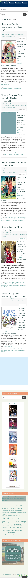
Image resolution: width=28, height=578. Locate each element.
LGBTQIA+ (17, 522)
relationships (20, 527)
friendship (21, 87)
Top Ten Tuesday (5, 534)
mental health (17, 350)
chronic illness (16, 87)
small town (4, 532)
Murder (4, 525)
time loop (7, 155)
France (13, 283)
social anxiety (14, 220)
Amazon (19, 60)
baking (5, 217)
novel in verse (4, 527)
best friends (4, 508)
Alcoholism (11, 87)
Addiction (6, 87)
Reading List (14, 527)
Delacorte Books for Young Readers (17, 348)
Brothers (16, 510)
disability (19, 217)
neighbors (22, 350)
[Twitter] (5, 3)
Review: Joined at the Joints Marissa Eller (13, 164)
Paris (11, 285)
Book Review (11, 510)
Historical (22, 234)
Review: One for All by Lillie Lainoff (11, 228)
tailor (20, 88)
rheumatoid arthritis (22, 218)
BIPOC (8, 508)
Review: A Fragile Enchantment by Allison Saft (12, 26)
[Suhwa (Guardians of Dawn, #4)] (13, 442)
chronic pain (12, 154)
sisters (10, 220)
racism (9, 527)
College (7, 512)
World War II (14, 534)
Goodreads (19, 63)
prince (13, 88)
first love (12, 350)
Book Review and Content (14, 34)
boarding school (5, 510)
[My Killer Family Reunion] (13, 481)
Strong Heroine (23, 285)
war (10, 534)
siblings (7, 220)
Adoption (3, 506)
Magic (6, 88)
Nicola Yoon (3, 351)
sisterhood (17, 285)
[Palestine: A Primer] (13, 468)
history (7, 522)
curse (18, 512)
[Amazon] (24, 3)
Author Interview (12, 506)
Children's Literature (8, 282)
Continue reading (5, 84)
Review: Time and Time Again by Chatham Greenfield (12, 98)
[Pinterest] (11, 3)
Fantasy (21, 34)
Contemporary (23, 105)
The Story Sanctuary (7, 574)
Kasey (4, 32)
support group (20, 220)
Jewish (23, 154)
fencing (10, 283)
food (4, 218)
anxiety (7, 506)
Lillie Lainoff (7, 285)
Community (13, 512)
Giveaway (14, 518)
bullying (20, 510)
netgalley (10, 88)
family (22, 217)
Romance (3, 36)
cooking (15, 217)
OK (24, 14)
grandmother (13, 218)
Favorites (13, 515)
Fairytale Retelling (22, 512)
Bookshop (19, 62)
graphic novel (19, 518)
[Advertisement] (14, 371)
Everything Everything (5, 350)
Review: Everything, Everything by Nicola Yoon (13, 295)
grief (17, 218)
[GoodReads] (18, 3)
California (4, 512)
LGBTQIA (3, 88)
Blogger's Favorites (5, 34)
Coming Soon (13, 404)
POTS (14, 285)
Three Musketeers (4, 286)
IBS (21, 154)
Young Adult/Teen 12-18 (10, 36)
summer (17, 532)
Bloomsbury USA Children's (16, 508)
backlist (19, 506)
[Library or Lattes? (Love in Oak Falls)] (13, 455)
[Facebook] (2, 3)
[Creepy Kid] (13, 429)
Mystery (11, 525)
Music (7, 525)
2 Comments (22, 238)
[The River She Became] (13, 416)
